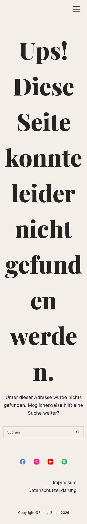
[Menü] (76, 9)
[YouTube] (50, 461)
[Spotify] (64, 461)
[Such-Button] (77, 432)
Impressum (65, 482)
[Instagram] (36, 461)
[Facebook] (23, 461)
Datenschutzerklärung (52, 490)
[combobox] (38, 432)
